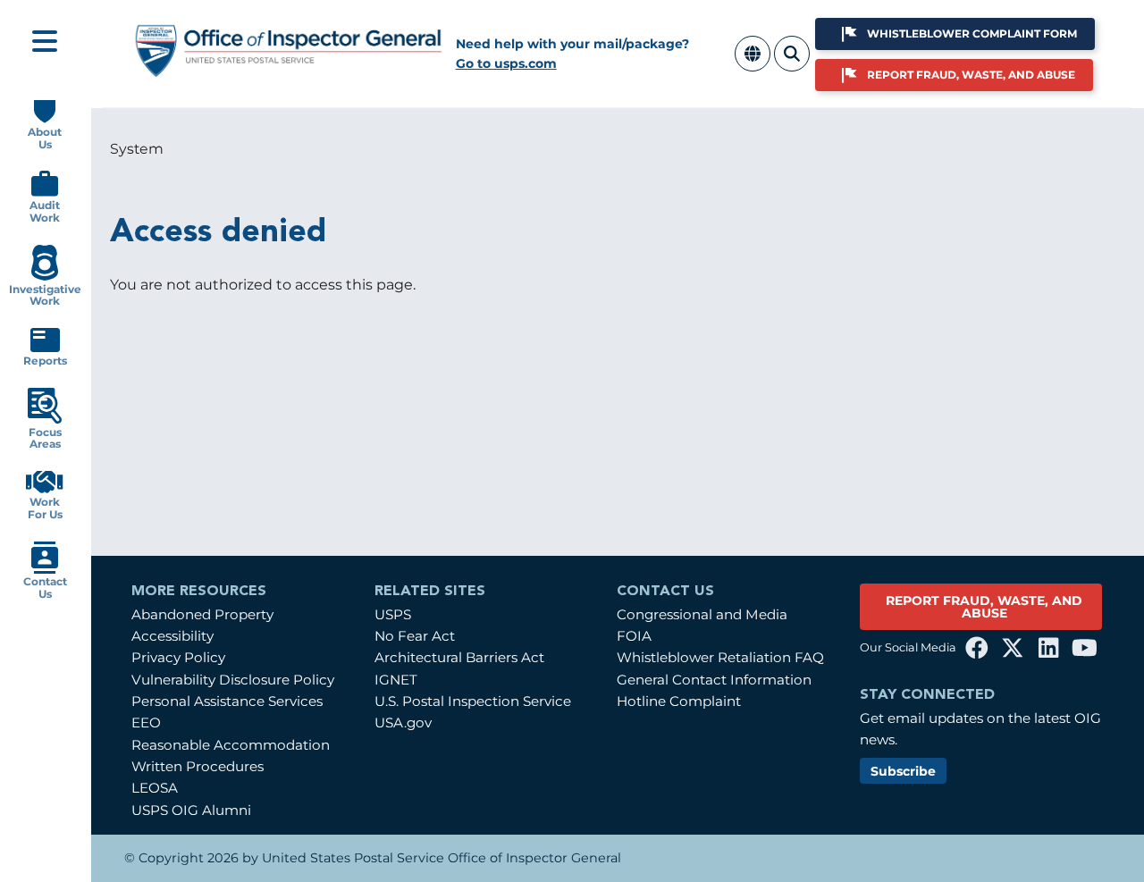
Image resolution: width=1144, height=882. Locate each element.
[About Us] (44, 119)
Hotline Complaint (679, 701)
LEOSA (154, 787)
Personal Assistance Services (227, 701)
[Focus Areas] (45, 419)
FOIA (634, 635)
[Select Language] (752, 64)
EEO (146, 722)
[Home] (289, 70)
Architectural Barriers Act (459, 657)
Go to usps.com (506, 63)
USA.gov (403, 722)
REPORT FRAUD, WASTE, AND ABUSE (984, 606)
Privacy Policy (178, 657)
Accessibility (172, 635)
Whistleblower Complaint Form (972, 33)
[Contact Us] (44, 569)
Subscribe (903, 771)
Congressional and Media (702, 614)
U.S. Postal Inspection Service (472, 701)
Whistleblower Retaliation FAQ (720, 657)
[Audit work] (44, 192)
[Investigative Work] (44, 276)
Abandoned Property (202, 614)
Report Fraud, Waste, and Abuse (971, 74)
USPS (392, 614)
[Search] (792, 64)
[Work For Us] (44, 489)
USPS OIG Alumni (191, 810)
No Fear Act (414, 635)
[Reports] (45, 348)
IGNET (395, 679)
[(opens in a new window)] (977, 648)
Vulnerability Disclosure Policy (232, 679)
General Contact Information (714, 679)
